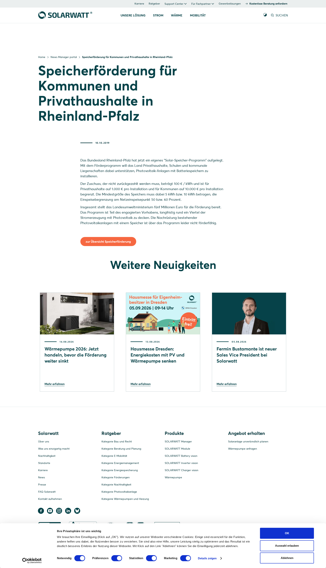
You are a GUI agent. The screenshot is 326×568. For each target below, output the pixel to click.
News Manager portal (64, 57)
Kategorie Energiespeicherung (119, 470)
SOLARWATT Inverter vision (181, 463)
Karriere (139, 3)
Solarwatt (48, 433)
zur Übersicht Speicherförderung (108, 241)
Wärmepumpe (173, 477)
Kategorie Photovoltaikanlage (119, 491)
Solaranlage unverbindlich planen (248, 441)
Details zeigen (207, 558)
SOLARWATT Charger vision (181, 470)
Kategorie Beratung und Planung (121, 448)
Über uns (43, 441)
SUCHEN (281, 15)
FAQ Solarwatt (47, 491)
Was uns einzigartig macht (54, 448)
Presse (42, 484)
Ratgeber (154, 3)
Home (41, 57)
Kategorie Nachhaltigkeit (116, 484)
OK (287, 533)
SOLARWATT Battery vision (181, 456)
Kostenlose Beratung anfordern (268, 3)
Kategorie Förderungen (115, 477)
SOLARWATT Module (177, 448)
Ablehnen (287, 558)
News (41, 477)
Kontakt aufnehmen (50, 499)
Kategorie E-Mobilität (114, 456)
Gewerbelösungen (230, 3)
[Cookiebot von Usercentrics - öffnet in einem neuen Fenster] (31, 560)
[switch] (116, 558)
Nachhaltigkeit (46, 456)
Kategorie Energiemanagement (120, 463)
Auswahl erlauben (287, 545)
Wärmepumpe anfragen (242, 448)
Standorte (44, 463)
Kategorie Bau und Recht (116, 441)
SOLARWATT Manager (178, 441)
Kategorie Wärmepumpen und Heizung (125, 499)
